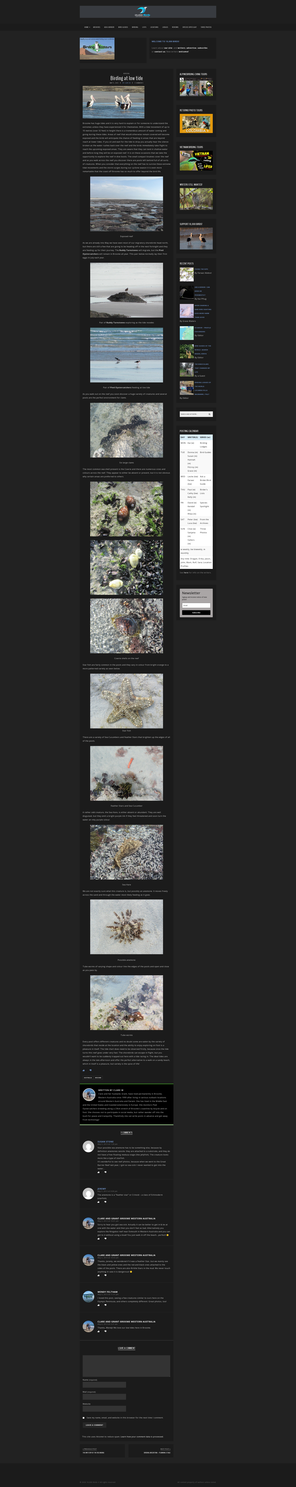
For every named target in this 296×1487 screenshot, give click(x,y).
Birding (135, 27)
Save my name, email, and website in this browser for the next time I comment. (125, 1417)
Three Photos (206, 27)
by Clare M (127, 83)
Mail (89, 1392)
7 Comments (139, 83)
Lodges (165, 27)
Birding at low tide (126, 78)
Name (90, 1380)
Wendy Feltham (108, 1291)
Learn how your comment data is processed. (142, 1436)
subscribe (202, 48)
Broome (98, 1078)
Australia (88, 1078)
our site (168, 48)
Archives (96, 27)
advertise (191, 48)
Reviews (175, 27)
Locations (154, 27)
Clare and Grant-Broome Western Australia (126, 1218)
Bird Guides (123, 27)
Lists (144, 27)
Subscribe (196, 612)
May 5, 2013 (114, 83)
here (186, 572)
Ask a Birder (109, 27)
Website (87, 1404)
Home (87, 27)
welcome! (184, 51)
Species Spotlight (190, 27)
